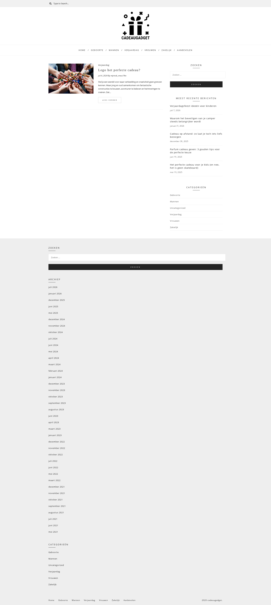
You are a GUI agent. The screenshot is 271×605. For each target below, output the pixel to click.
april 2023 (53, 422)
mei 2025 (53, 312)
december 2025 (56, 300)
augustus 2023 (56, 409)
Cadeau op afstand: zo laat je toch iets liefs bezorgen (196, 135)
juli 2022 (52, 461)
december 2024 (56, 319)
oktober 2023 (55, 396)
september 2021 (57, 506)
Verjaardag (132, 50)
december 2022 (56, 441)
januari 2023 (55, 435)
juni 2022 (53, 467)
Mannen (114, 50)
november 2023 (56, 390)
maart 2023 (54, 428)
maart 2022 (54, 480)
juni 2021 (53, 525)
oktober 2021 (55, 499)
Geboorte (97, 50)
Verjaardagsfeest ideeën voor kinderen (193, 105)
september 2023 (57, 403)
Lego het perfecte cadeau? (119, 70)
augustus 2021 (56, 512)
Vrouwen (150, 50)
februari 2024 (55, 370)
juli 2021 (52, 519)
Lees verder (109, 100)
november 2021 (56, 493)
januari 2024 (55, 377)
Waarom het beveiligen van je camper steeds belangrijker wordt (192, 120)
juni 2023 (53, 415)
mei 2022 (53, 473)
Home (82, 50)
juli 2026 (52, 287)
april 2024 (53, 358)
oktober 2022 (55, 454)
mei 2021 (53, 531)
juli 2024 (52, 338)
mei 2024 (53, 351)
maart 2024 (54, 364)
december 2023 (56, 383)
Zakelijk (167, 50)
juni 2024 (53, 345)
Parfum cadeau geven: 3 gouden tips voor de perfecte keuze (195, 151)
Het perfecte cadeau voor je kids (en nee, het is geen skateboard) (194, 166)
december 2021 (56, 486)
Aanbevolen (184, 50)
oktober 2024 (55, 332)
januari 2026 (55, 293)
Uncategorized (178, 208)
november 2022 (56, 448)
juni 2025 (53, 306)
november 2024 (56, 325)
